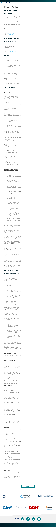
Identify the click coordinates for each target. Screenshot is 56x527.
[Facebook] (22, 519)
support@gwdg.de (10, 33)
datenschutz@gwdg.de (11, 51)
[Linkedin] (33, 519)
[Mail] (39, 519)
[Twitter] (28, 519)
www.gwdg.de (10, 34)
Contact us (28, 486)
